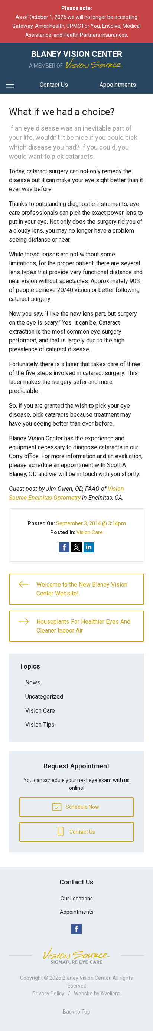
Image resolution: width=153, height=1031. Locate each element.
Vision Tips (40, 724)
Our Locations (77, 899)
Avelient (110, 993)
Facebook (76, 929)
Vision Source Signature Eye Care (76, 955)
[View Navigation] (12, 85)
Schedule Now (82, 807)
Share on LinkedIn (89, 547)
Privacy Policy (48, 993)
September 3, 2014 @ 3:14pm (91, 523)
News (32, 682)
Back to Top (76, 1012)
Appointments (118, 84)
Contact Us (54, 84)
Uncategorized (44, 696)
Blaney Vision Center (86, 978)
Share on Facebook (64, 547)
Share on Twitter (76, 547)
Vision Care (89, 532)
